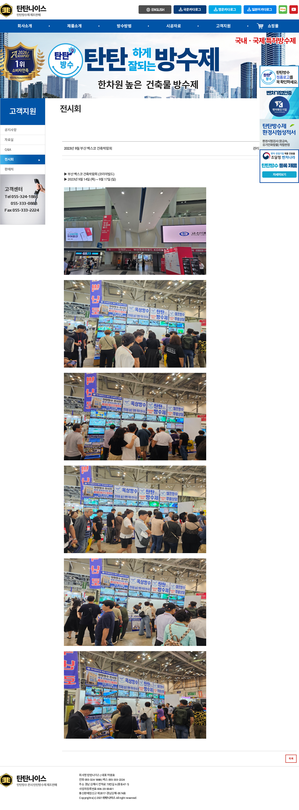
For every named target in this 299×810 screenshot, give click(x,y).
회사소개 (25, 26)
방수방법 (124, 26)
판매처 (9, 169)
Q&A (8, 150)
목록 (291, 758)
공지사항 (10, 130)
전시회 (9, 159)
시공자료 (174, 26)
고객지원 (223, 26)
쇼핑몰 (272, 26)
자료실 (9, 140)
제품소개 (74, 26)
